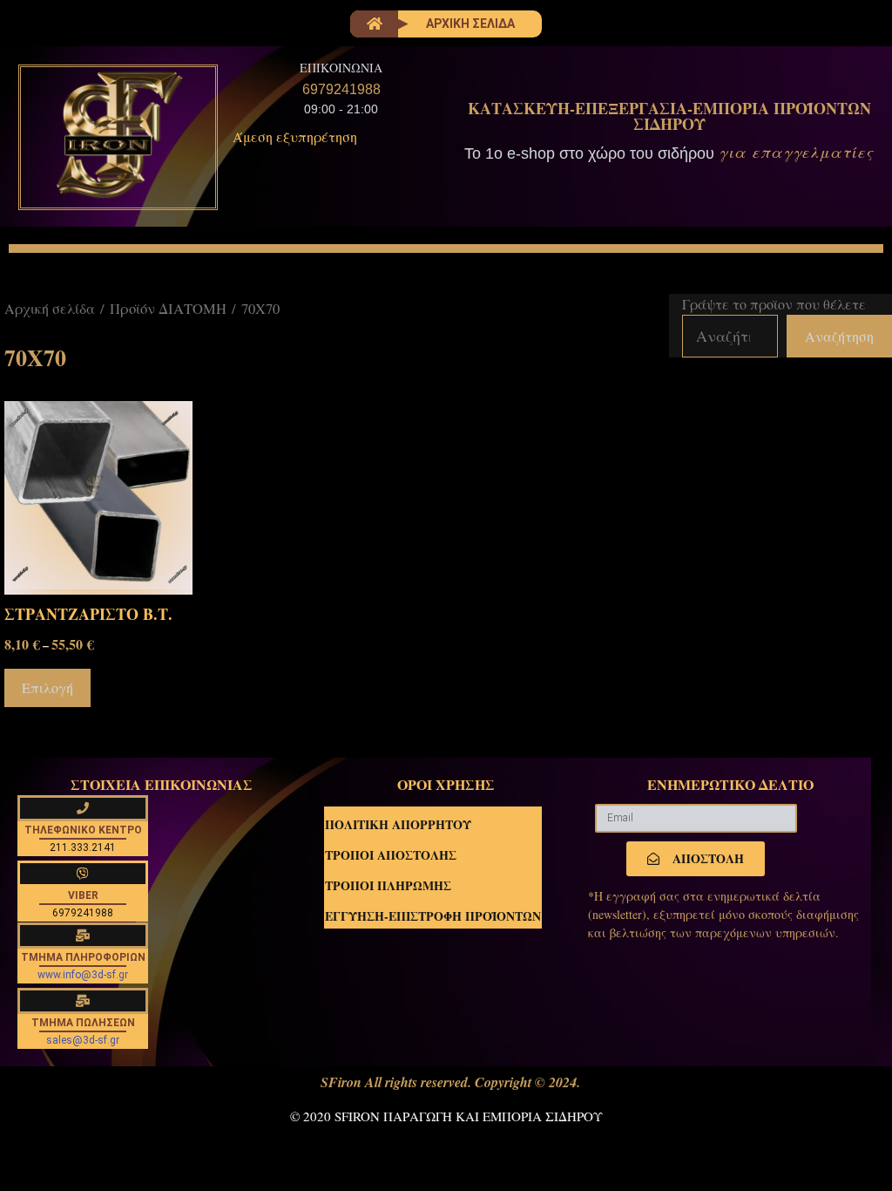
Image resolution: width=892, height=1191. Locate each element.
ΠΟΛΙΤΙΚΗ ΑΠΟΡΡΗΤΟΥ (398, 824)
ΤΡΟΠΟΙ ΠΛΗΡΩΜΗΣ (388, 885)
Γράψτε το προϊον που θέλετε (774, 304)
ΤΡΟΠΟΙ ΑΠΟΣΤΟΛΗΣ (390, 855)
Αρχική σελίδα (49, 308)
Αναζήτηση (839, 336)
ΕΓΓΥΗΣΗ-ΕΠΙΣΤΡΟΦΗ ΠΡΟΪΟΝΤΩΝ (433, 916)
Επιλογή (47, 687)
